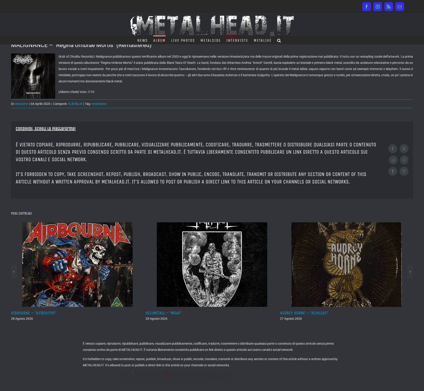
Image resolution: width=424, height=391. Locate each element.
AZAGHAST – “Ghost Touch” (369, 312)
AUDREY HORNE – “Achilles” (235, 312)
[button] (279, 40)
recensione (98, 104)
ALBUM (73, 104)
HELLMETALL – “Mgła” (94, 312)
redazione (21, 104)
